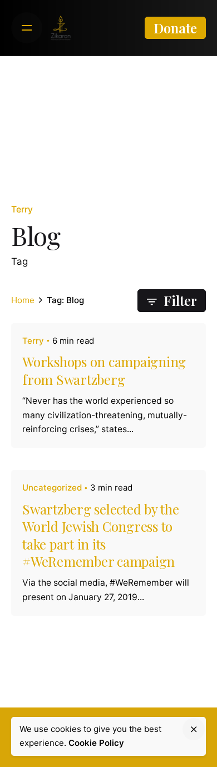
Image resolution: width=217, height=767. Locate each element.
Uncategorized (52, 487)
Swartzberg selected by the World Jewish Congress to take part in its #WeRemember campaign (100, 535)
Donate (175, 28)
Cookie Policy (96, 743)
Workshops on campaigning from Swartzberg (104, 370)
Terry (22, 209)
